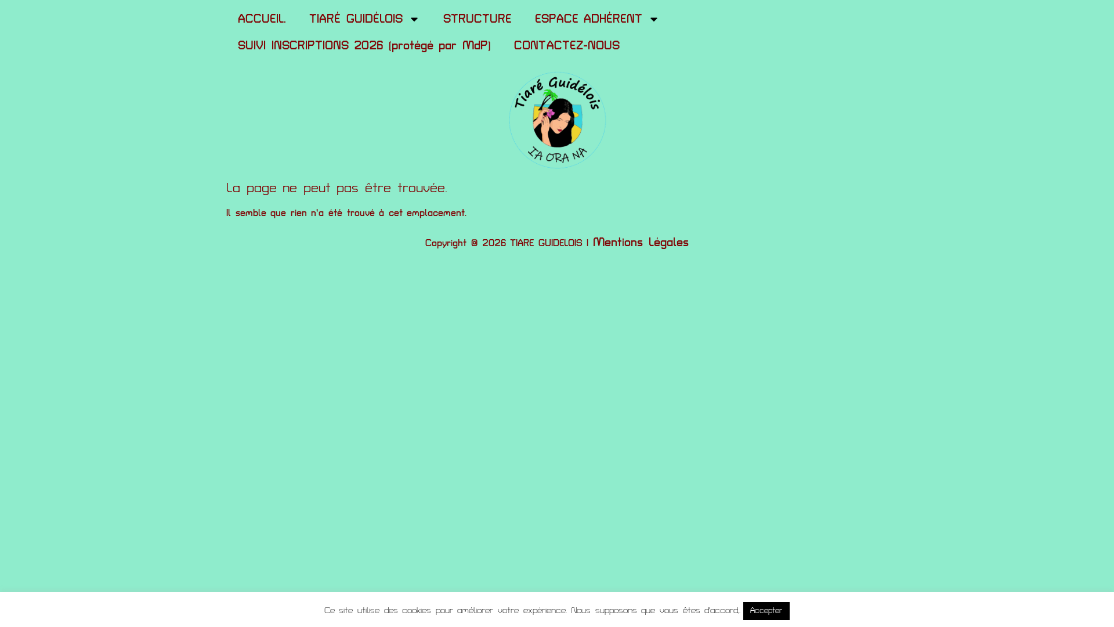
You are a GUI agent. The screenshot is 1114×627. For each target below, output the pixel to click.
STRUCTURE (477, 19)
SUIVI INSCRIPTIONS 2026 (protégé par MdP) (364, 45)
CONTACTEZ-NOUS (567, 45)
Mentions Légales (641, 242)
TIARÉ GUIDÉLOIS (356, 19)
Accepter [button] (766, 611)
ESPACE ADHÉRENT (589, 19)
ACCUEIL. (262, 19)
